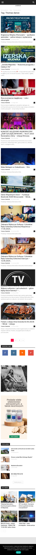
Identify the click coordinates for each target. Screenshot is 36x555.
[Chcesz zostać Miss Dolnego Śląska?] (5, 459)
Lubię (5, 350)
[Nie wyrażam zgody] (34, 549)
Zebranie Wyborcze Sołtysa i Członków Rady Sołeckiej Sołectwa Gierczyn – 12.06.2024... (16, 258)
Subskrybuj (31, 350)
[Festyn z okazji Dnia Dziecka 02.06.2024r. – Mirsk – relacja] (18, 311)
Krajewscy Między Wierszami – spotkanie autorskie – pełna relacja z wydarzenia (18, 36)
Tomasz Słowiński (5, 39)
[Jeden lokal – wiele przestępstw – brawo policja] (27, 516)
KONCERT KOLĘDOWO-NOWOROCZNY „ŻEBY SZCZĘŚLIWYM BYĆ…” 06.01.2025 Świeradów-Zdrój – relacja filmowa (17, 133)
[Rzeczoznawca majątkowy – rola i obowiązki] (18, 87)
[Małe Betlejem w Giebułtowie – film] (18, 156)
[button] (33, 2)
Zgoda (18, 552)
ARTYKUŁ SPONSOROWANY (7, 95)
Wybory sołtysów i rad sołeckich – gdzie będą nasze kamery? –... (17, 289)
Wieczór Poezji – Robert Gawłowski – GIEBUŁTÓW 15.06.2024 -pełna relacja (8, 525)
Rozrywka (3, 32)
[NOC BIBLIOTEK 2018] (5, 476)
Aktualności (4, 164)
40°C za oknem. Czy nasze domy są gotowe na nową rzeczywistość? (26, 505)
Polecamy (21, 501)
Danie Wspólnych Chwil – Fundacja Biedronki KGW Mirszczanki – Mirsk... (16, 196)
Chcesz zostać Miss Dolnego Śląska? (21, 457)
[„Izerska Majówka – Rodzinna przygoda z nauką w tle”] (18, 54)
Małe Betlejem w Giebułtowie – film (15, 167)
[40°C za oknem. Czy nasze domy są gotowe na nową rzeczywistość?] (27, 497)
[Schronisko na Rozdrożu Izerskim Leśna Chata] (5, 451)
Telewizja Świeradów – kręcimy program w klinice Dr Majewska (8, 505)
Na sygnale (21, 521)
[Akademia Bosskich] (5, 468)
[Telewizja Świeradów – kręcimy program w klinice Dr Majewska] (9, 497)
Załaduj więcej (17, 482)
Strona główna (4, 10)
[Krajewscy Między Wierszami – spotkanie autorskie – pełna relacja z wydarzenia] (18, 24)
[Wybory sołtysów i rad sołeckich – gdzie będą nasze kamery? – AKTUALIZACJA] (18, 277)
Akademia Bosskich (16, 465)
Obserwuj (13, 350)
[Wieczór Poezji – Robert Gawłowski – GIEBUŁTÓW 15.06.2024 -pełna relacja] (9, 516)
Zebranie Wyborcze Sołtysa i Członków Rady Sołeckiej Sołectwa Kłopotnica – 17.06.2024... (16, 226)
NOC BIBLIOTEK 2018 (17, 474)
